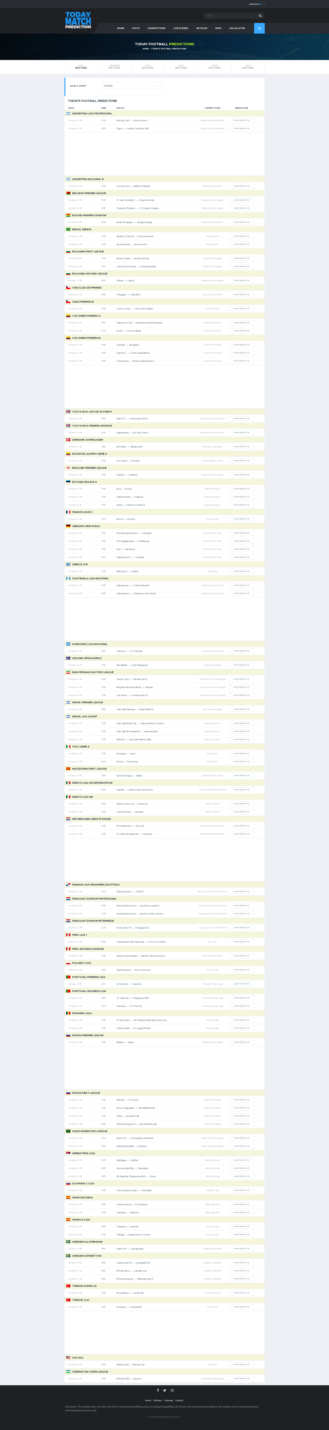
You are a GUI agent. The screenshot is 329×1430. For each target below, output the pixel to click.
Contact (179, 1400)
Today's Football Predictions (168, 48)
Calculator (237, 28)
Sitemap (168, 1400)
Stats (135, 28)
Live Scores (180, 28)
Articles (201, 28)
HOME (120, 28)
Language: (255, 4)
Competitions (156, 28)
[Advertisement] (164, 154)
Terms (148, 1400)
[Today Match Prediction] (78, 19)
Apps (218, 28)
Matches (81, 67)
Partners (158, 1400)
